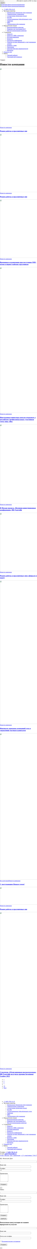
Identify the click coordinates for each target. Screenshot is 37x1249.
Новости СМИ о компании (15, 1128)
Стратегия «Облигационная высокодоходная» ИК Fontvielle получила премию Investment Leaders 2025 (18, 1074)
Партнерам (10, 1139)
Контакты (10, 1142)
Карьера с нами (12, 1137)
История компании (13, 1129)
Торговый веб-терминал (14, 1149)
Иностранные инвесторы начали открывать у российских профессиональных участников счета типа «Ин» (18, 419)
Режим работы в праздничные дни (13, 131)
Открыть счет (8, 1144)
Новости (9, 1126)
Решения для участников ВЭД (16, 1121)
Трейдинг (10, 1113)
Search (2, 3)
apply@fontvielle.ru (10, 1154)
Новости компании (6, 127)
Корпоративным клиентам (15, 1119)
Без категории (4, 881)
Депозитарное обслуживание (16, 1116)
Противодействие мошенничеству (17, 1141)
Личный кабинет (12, 1147)
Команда (9, 1131)
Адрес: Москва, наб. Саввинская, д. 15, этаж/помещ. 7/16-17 (18, 1155)
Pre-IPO (9, 1110)
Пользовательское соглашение (11, 1241)
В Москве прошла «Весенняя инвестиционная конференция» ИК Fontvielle (18, 509)
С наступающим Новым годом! (12, 884)
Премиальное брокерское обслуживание (19, 1105)
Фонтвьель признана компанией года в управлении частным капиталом (15, 729)
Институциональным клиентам (16, 1123)
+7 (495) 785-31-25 (9, 1101)
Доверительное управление (15, 1106)
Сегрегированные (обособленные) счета (19, 1111)
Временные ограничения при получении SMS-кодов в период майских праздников (18, 263)
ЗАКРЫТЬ (3, 1219)
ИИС (8, 1114)
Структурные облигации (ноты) (17, 1108)
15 (4, 1086)
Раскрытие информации (14, 1132)
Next (5, 1088)
